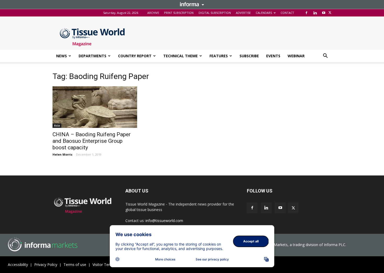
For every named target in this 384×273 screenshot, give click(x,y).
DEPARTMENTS (92, 55)
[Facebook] (306, 12)
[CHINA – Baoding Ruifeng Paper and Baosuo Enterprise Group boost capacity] (95, 107)
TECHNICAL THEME (180, 55)
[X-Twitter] (329, 12)
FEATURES (219, 55)
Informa (192, 4)
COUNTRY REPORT (135, 55)
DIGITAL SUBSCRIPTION (215, 13)
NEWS (61, 55)
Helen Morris (62, 154)
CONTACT (287, 13)
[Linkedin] (315, 12)
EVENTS (273, 55)
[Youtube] (324, 12)
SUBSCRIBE (249, 55)
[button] (325, 56)
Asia (57, 125)
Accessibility (18, 264)
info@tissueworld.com (164, 220)
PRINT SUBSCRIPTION (179, 13)
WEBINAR (296, 55)
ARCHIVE (153, 13)
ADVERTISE (243, 13)
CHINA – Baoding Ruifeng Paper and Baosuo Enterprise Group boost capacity (92, 141)
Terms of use (74, 264)
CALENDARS (264, 13)
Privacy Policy (45, 264)
